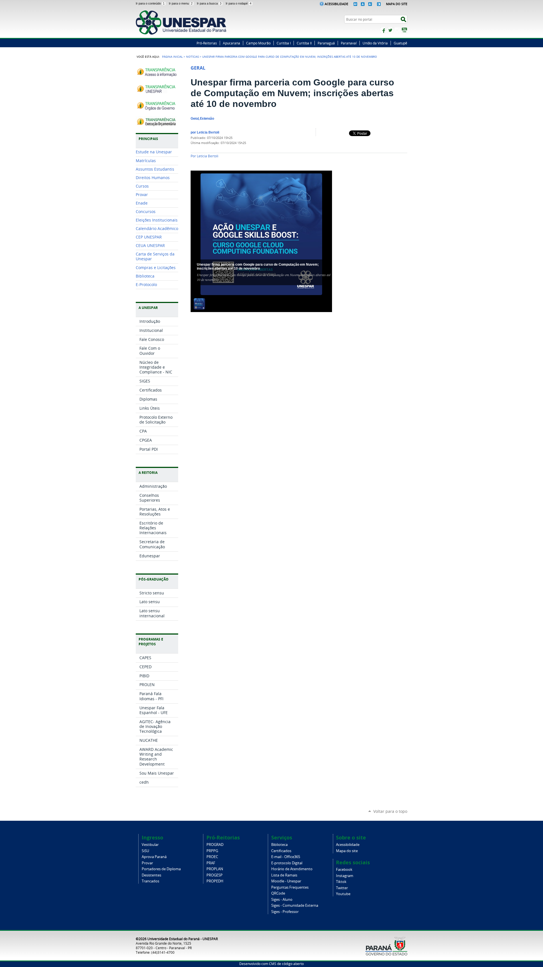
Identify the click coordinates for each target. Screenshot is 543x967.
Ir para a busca (209, 3)
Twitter (390, 30)
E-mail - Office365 (285, 856)
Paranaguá (326, 43)
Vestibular (150, 844)
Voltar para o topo (390, 811)
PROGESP (214, 875)
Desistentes (151, 875)
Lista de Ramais (284, 875)
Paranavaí (349, 43)
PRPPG (212, 850)
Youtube (343, 893)
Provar (147, 863)
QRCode (278, 893)
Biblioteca (279, 844)
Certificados (281, 850)
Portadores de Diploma (161, 869)
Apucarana (231, 43)
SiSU (145, 850)
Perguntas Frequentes (290, 887)
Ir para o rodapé (238, 3)
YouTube (404, 30)
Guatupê (400, 43)
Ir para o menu (181, 3)
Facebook (383, 30)
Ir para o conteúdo (150, 3)
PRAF (210, 863)
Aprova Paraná (154, 856)
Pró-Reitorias (207, 43)
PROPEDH (214, 881)
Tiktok (341, 881)
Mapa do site (347, 850)
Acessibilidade (336, 4)
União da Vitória (375, 43)
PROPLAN (214, 869)
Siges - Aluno (281, 899)
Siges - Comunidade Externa (294, 905)
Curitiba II (304, 43)
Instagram (397, 30)
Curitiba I (284, 43)
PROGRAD (214, 844)
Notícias (192, 57)
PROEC (212, 856)
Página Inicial (172, 57)
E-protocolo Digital (286, 863)
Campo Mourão (258, 43)
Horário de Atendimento (292, 869)
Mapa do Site (396, 4)
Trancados (150, 881)
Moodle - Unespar (286, 881)
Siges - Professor (285, 911)
